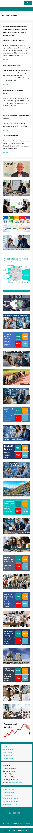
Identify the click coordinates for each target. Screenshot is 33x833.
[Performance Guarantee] (16, 730)
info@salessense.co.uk (14, 782)
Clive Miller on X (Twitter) (10, 804)
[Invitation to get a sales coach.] (16, 414)
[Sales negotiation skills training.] (16, 674)
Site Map (5, 747)
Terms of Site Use (8, 755)
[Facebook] (10, 813)
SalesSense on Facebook (11, 801)
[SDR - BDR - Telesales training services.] (16, 451)
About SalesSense (9, 790)
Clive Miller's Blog (8, 795)
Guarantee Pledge (8, 749)
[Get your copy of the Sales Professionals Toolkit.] (16, 273)
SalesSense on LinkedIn (10, 798)
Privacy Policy (7, 752)
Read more (5, 59)
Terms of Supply (8, 758)
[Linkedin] (18, 813)
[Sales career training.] (16, 507)
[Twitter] (14, 813)
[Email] (23, 813)
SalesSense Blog (8, 793)
